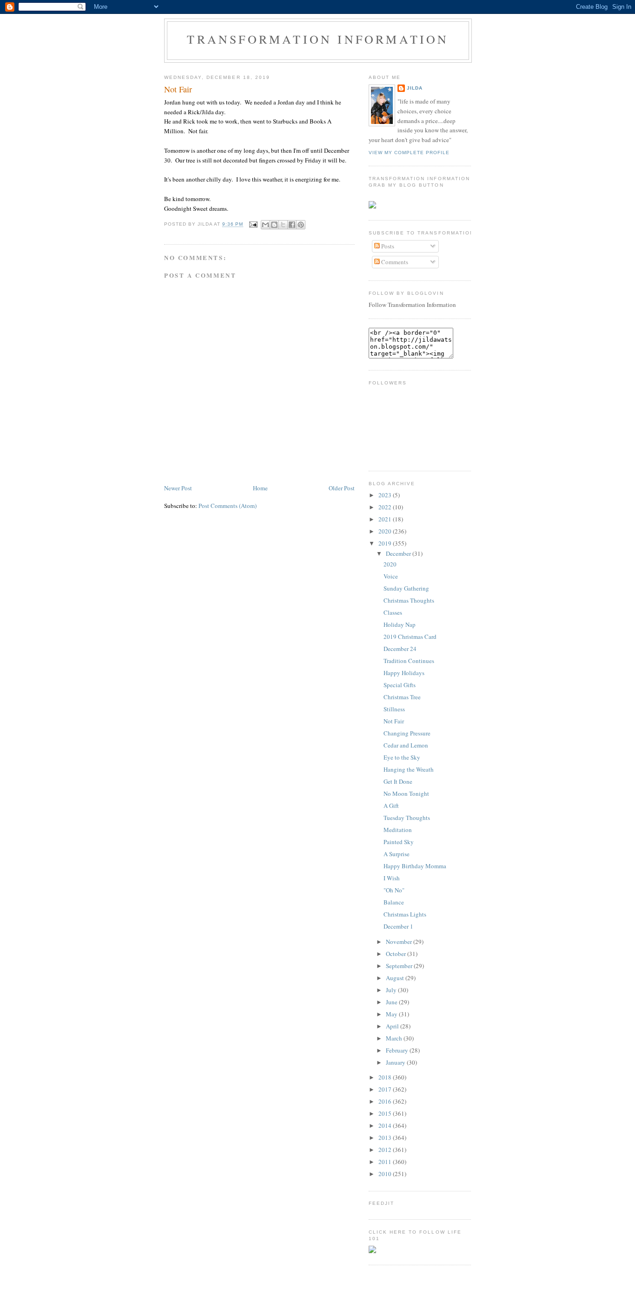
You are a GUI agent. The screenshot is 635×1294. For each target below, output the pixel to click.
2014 (385, 1125)
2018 (385, 1077)
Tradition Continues (409, 661)
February (398, 1050)
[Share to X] (283, 224)
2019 (385, 543)
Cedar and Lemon (406, 745)
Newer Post (178, 488)
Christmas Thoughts (409, 600)
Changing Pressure (407, 733)
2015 (385, 1113)
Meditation (398, 830)
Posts (387, 246)
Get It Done (398, 781)
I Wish (392, 878)
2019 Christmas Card (410, 636)
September (400, 966)
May (392, 1014)
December (399, 553)
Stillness (394, 709)
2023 (385, 495)
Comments (394, 262)
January (396, 1062)
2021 (385, 519)
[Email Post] (253, 224)
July (392, 990)
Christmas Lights (405, 914)
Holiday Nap (400, 624)
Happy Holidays (404, 673)
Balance (394, 902)
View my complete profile (409, 152)
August (395, 978)
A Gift (391, 805)
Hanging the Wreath (409, 769)
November (399, 941)
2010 (385, 1174)
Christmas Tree (402, 697)
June (392, 1002)
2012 (385, 1149)
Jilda (415, 88)
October (396, 953)
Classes (393, 612)
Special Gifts (400, 685)
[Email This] (265, 224)
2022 (385, 507)
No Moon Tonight (406, 793)
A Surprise (397, 854)
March (394, 1038)
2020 (385, 531)
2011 (385, 1161)
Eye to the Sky (402, 757)
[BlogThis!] (274, 224)
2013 (385, 1137)
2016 (385, 1101)
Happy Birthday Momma (415, 866)
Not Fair (178, 89)
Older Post (342, 488)
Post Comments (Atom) (227, 505)
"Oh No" (394, 890)
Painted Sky (399, 842)
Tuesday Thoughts (407, 817)
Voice (391, 576)
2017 (385, 1089)
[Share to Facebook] (292, 224)
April (393, 1026)
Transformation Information (318, 39)
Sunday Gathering (406, 588)
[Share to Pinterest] (300, 224)
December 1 (398, 926)
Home (260, 488)
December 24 (400, 648)
